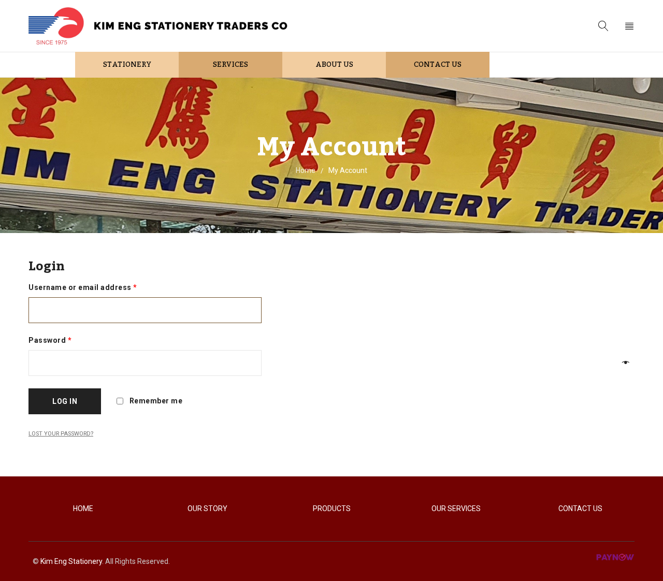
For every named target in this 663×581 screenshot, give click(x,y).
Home (305, 170)
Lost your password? (60, 433)
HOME (83, 508)
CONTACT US (580, 508)
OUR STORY (207, 508)
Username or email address (82, 287)
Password (49, 340)
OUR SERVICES (456, 508)
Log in (64, 401)
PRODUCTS (332, 508)
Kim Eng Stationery (71, 561)
